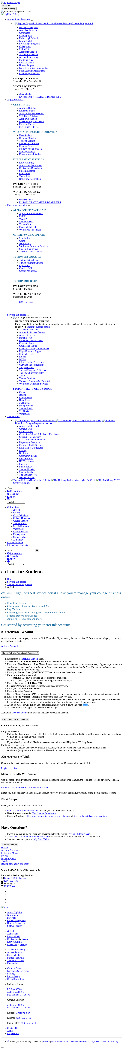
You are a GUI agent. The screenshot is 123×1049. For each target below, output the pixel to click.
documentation (19, 712)
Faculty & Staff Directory (31, 445)
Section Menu (8, 845)
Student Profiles (26, 472)
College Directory (21, 518)
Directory (11, 917)
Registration (13, 939)
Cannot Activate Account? (14, 719)
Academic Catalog (28, 51)
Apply (12, 496)
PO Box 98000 (14, 989)
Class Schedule (20, 515)
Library (22, 356)
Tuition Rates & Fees (29, 260)
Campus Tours (26, 431)
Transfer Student (27, 140)
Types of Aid (25, 224)
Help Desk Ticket (41, 839)
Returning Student (27, 138)
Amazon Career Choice (30, 251)
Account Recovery (10, 850)
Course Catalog (20, 520)
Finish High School (28, 38)
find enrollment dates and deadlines (90, 816)
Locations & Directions (18, 971)
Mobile (4, 855)
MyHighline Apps (21, 526)
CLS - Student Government (32, 439)
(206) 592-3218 (28, 1023)
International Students (17, 545)
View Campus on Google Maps (88, 420)
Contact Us (12, 1028)
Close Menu (7, 9)
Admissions (13, 933)
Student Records (27, 170)
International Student (29, 143)
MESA (22, 359)
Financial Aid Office (29, 227)
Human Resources (16, 923)
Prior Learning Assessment (32, 70)
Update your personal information (23, 810)
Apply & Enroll (15, 99)
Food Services (26, 458)
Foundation (12, 963)
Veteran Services (27, 378)
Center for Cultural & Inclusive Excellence (39, 434)
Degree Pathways (15, 957)
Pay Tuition (24, 265)
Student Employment (29, 249)
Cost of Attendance (28, 271)
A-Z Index (18, 539)
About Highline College (30, 426)
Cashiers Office (26, 268)
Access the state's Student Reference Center (27, 836)
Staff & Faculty (14, 926)
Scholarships (25, 238)
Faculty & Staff (20, 531)
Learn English (26, 41)
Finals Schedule (26, 62)
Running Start (25, 35)
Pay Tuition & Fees (28, 127)
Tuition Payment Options (31, 262)
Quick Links (13, 507)
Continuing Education (29, 73)
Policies (23, 464)
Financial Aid (13, 936)
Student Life (13, 416)
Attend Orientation (28, 119)
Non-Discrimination (59, 1041)
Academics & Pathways (18, 19)
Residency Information (30, 179)
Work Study (25, 243)
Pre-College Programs (29, 43)
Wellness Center (26, 477)
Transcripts (24, 176)
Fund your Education (17, 205)
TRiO (22, 375)
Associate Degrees (28, 30)
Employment (19, 534)
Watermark (24, 413)
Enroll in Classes (27, 124)
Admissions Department (30, 165)
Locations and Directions (44, 420)
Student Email (26, 408)
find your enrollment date (56, 816)
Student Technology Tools (19, 584)
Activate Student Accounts (31, 113)
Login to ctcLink (9, 768)
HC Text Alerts (26, 461)
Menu (5, 5)
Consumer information (79, 1041)
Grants (22, 241)
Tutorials (5, 861)
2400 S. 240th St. (15, 992)
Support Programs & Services (33, 370)
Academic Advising (28, 57)
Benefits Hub (25, 337)
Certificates (24, 33)
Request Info (16, 491)
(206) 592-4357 (11, 881)
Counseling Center (28, 346)
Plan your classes (35, 816)
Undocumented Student (30, 154)
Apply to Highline (27, 108)
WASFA (23, 219)
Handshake (24, 400)
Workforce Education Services (33, 246)
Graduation (24, 173)
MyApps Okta (26, 405)
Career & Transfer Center (31, 340)
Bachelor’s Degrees (28, 27)
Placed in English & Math (31, 121)
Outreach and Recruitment (31, 364)
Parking (23, 450)
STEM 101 (24, 49)
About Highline (14, 912)
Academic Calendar (28, 54)
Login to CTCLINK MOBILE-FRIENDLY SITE (25, 787)
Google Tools (25, 397)
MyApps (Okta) (8, 858)
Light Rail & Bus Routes (31, 447)
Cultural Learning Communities (34, 348)
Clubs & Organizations (30, 437)
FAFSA (23, 216)
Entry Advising (26, 162)
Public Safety (25, 466)
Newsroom (12, 915)
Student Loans (26, 221)
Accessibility (113, 1041)
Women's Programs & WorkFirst (34, 381)
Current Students (15, 542)
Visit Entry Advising (29, 116)
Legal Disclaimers (98, 1041)
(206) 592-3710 (23, 1012)
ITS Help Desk (26, 354)
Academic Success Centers (32, 332)
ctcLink (22, 395)
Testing (23, 944)
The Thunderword (28, 474)
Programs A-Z (26, 60)
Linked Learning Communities (33, 68)
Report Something (15, 979)
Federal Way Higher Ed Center (81, 480)
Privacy (46, 1041)
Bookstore (24, 453)
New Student (25, 135)
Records (25, 939)
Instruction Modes (9, 853)
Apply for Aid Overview (31, 213)
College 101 (25, 46)
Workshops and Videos (30, 229)
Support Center (26, 367)
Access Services (26, 335)
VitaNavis (24, 411)
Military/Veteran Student (30, 149)
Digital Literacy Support (30, 351)
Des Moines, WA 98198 (18, 994)
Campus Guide (26, 429)
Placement (12, 944)
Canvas (22, 392)
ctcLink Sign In (30, 659)
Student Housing (27, 469)
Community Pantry (28, 456)
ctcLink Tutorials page (79, 834)
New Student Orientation (44, 813)
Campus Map (19, 537)
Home (10, 579)
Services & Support (16, 314)
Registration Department (30, 168)
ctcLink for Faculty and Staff (14, 864)
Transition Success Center (31, 373)
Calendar (13, 494)
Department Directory (29, 442)
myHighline (24, 403)
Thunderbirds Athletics (40, 480)
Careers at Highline (16, 920)
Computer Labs (26, 343)
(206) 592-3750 (23, 1018)
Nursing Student (27, 151)
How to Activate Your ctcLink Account (19, 653)
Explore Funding (27, 110)
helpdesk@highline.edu (15, 878)
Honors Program (27, 65)
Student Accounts (15, 960)
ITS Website (10, 886)
